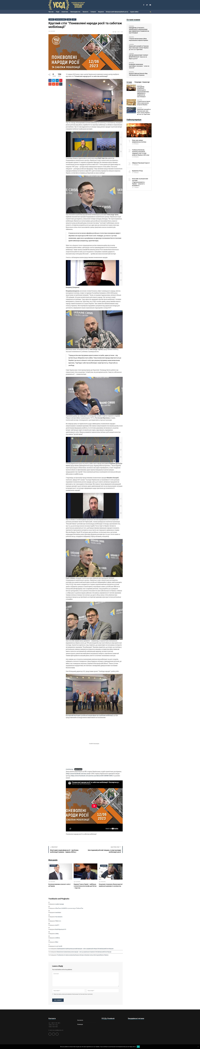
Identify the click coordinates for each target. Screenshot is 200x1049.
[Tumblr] (60, 84)
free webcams (58, 916)
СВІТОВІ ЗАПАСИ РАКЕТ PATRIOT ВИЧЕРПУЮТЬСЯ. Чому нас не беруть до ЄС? (138, 56)
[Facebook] (144, 5)
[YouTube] (150, 5)
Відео (77, 865)
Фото (73, 19)
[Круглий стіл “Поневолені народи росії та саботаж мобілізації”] (85, 52)
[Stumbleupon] (57, 84)
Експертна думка (60, 19)
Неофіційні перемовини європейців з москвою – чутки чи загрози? (139, 66)
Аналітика (53, 865)
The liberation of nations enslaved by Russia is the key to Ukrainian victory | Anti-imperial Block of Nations (82, 955)
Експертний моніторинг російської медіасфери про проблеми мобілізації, (89, 715)
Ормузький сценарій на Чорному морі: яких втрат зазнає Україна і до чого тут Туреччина (139, 47)
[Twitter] (147, 5)
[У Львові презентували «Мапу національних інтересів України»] (131, 102)
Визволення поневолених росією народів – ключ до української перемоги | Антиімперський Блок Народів (84, 951)
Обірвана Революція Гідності (141, 163)
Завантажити (78, 769)
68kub (56, 942)
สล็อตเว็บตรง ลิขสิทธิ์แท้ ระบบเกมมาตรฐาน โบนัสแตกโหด (69, 908)
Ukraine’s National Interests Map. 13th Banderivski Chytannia (138, 74)
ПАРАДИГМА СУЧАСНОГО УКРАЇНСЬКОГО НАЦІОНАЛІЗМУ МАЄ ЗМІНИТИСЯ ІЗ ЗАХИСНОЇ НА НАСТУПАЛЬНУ (139, 30)
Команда (80, 1024)
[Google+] (50, 84)
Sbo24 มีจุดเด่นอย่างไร (60, 929)
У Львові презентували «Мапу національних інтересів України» (138, 39)
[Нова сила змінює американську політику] (139, 130)
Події (68, 19)
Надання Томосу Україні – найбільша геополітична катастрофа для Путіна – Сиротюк (85, 886)
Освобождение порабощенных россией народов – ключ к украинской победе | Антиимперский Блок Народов (85, 948)
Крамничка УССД (137, 171)
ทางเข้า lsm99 (58, 946)
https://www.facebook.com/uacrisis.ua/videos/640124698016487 (91, 776)
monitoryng (69, 769)
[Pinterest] (60, 80)
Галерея (51, 19)
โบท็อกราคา (58, 921)
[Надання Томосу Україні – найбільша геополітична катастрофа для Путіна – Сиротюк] (85, 871)
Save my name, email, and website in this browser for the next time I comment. (73, 994)
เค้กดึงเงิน (57, 937)
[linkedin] (57, 80)
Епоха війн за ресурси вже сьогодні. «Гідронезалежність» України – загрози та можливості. (140, 182)
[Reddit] (53, 84)
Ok (138, 1046)
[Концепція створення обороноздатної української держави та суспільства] (111, 871)
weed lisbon (58, 912)
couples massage (59, 904)
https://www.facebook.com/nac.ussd (78, 773)
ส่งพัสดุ (57, 933)
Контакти (80, 1020)
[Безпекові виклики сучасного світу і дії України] (60, 871)
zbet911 (57, 925)
